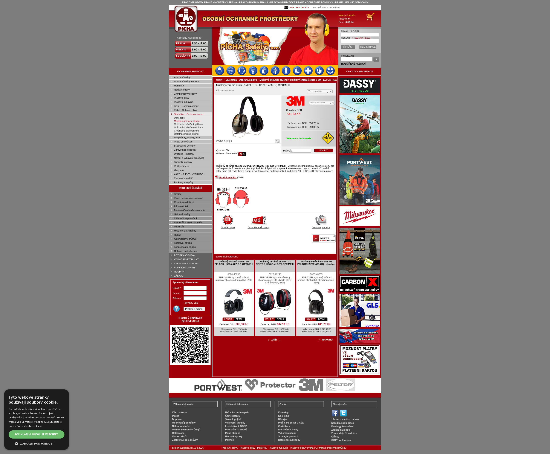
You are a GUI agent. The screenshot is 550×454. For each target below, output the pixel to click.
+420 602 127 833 (299, 7)
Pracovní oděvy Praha (301, 447)
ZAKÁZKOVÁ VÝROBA (186, 263)
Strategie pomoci (288, 436)
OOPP (219, 80)
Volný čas (179, 170)
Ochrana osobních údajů (186, 429)
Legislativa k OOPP (236, 426)
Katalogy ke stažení (342, 426)
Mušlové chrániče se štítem (188, 127)
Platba (175, 416)
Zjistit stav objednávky (185, 440)
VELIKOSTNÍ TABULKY (186, 259)
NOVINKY (179, 271)
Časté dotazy (232, 416)
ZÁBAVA (178, 275)
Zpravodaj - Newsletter (344, 433)
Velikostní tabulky (235, 422)
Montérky (179, 85)
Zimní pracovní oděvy (185, 93)
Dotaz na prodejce (321, 227)
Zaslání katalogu (340, 429)
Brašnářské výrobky (185, 145)
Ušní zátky (179, 118)
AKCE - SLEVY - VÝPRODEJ (189, 174)
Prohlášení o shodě (236, 429)
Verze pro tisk (315, 91)
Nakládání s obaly (288, 429)
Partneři (229, 440)
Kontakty (283, 412)
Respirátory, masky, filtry (187, 137)
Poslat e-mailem (317, 102)
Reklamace (178, 433)
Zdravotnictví (181, 206)
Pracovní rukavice (183, 102)
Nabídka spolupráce (342, 423)
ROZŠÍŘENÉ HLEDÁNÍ (353, 63)
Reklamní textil (181, 166)
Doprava (177, 419)
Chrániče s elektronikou (186, 130)
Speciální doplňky (183, 162)
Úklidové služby (182, 214)
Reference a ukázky (289, 440)
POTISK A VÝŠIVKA (184, 255)
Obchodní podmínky (184, 422)
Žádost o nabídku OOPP (345, 419)
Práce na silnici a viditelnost (188, 198)
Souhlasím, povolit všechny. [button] (37, 434)
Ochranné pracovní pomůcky (330, 447)
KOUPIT (323, 150)
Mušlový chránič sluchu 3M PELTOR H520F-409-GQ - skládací (316, 262)
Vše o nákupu (180, 412)
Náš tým (282, 419)
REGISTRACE (368, 46)
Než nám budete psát (237, 412)
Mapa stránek (232, 433)
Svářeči (178, 194)
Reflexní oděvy (182, 89)
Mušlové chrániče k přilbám (188, 124)
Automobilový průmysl (185, 239)
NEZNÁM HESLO (362, 38)
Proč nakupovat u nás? (291, 422)
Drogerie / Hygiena (184, 154)
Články (335, 436)
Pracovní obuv (181, 98)
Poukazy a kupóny (184, 182)
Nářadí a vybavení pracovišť (189, 158)
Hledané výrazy (233, 436)
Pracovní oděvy (182, 77)
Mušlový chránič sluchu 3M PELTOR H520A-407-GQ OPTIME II (234, 262)
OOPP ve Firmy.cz (341, 440)
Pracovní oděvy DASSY (186, 81)
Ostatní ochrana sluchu (186, 134)
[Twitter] (343, 416)
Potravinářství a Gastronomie (189, 210)
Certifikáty (284, 426)
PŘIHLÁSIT (348, 46)
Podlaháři (179, 226)
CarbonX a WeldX (183, 178)
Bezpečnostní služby (185, 247)
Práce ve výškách (183, 141)
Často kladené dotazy (258, 227)
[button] (36, 443)
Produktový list (228, 177)
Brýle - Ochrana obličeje (186, 106)
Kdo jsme (283, 416)
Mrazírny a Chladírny (185, 230)
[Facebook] (335, 416)
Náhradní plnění (181, 426)
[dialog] (36, 419)
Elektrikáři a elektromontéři (188, 222)
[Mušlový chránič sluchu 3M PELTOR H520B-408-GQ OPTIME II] (248, 116)
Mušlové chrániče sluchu (187, 121)
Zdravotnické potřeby (185, 149)
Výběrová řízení (287, 433)
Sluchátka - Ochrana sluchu (188, 114)
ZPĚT (274, 339)
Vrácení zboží (179, 436)
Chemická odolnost (184, 202)
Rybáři (177, 234)
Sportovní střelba (183, 243)
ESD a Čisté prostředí (185, 218)
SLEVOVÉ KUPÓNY (184, 267)
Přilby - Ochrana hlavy (185, 110)
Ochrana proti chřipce (185, 251)
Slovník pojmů (228, 227)
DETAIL (239, 319)
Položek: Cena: (347, 18)
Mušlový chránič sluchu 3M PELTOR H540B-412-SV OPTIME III (275, 262)
